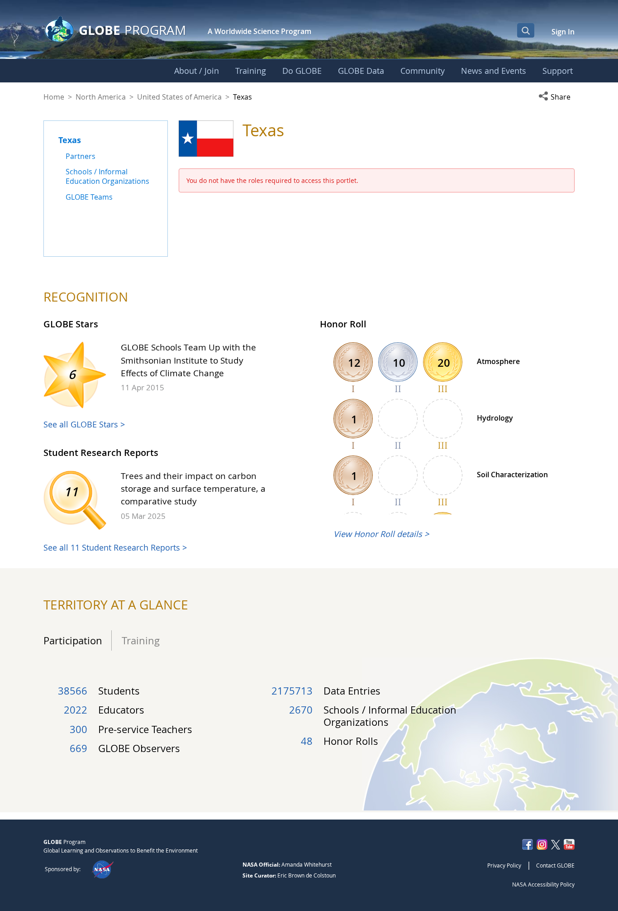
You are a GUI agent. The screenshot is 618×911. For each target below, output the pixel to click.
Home (53, 97)
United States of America (179, 97)
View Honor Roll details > (381, 533)
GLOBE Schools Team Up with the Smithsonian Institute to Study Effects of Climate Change (188, 360)
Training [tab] (138, 640)
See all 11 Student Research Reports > (115, 547)
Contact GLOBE (555, 865)
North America (101, 97)
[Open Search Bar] (525, 30)
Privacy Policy (504, 865)
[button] (556, 96)
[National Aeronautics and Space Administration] (102, 869)
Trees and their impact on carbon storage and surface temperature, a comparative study (193, 488)
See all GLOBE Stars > (84, 424)
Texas (69, 139)
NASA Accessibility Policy (543, 884)
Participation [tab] (72, 640)
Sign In (563, 32)
